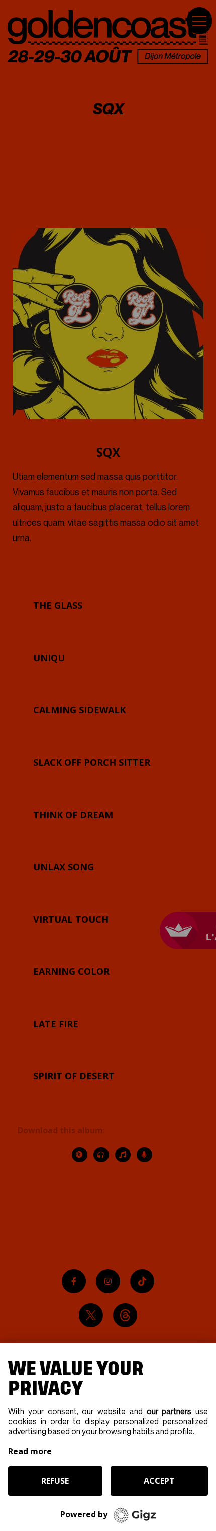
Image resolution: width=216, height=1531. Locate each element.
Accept (159, 1480)
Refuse (55, 1480)
